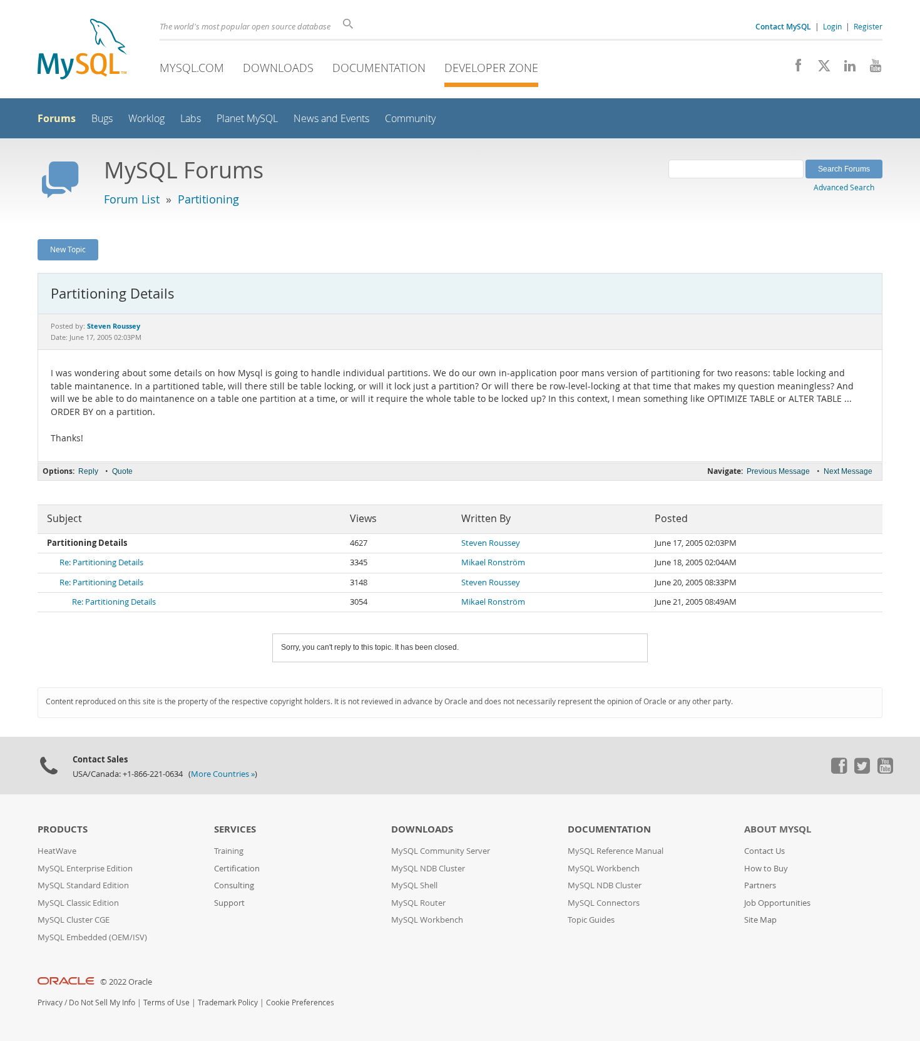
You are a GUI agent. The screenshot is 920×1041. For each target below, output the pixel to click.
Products (63, 829)
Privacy (50, 1002)
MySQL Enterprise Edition (85, 868)
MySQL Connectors (604, 903)
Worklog (146, 118)
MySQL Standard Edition (83, 885)
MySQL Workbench (427, 920)
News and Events (331, 118)
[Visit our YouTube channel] (870, 69)
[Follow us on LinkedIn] (845, 69)
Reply (88, 471)
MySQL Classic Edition (78, 903)
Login (832, 26)
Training (228, 851)
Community (410, 118)
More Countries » (223, 774)
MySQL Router (418, 903)
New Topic (68, 249)
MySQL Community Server (440, 851)
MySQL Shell (414, 885)
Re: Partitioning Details (101, 562)
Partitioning (208, 199)
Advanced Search (844, 187)
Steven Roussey (490, 543)
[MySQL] (82, 50)
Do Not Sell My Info (102, 1002)
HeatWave (57, 851)
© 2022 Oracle (126, 982)
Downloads (278, 67)
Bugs (102, 118)
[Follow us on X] (819, 69)
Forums (57, 118)
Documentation (379, 67)
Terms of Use (166, 1002)
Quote (122, 471)
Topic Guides (591, 920)
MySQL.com (192, 67)
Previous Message (778, 471)
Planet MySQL (247, 118)
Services (235, 829)
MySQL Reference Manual (615, 851)
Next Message (848, 471)
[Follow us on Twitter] (862, 770)
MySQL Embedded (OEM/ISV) (92, 937)
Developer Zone (491, 67)
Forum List (132, 199)
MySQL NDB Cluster (428, 868)
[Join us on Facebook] (793, 69)
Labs (190, 118)
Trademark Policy (228, 1002)
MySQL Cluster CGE (74, 920)
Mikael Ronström (493, 562)
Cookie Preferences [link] (300, 1002)
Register (868, 26)
